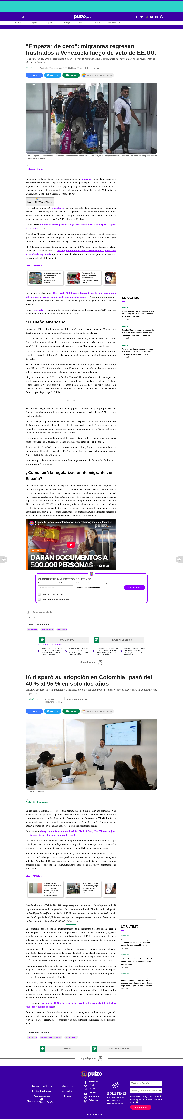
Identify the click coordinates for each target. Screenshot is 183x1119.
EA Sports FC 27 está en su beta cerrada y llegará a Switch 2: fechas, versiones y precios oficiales (90, 888)
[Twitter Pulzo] (141, 17)
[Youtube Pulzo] (151, 17)
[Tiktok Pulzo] (147, 18)
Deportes (50, 23)
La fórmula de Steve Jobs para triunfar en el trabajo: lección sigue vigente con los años (137, 961)
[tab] (64, 640)
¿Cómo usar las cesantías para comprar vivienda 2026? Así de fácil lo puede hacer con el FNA (78, 651)
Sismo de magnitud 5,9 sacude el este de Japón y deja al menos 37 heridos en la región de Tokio (138, 313)
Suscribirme (141, 1107)
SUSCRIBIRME (134, 588)
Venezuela (37, 309)
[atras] (108, 278)
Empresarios (71, 1037)
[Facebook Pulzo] (136, 17)
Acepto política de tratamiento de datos (56, 599)
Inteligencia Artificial (50, 1037)
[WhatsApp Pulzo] (161, 17)
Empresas (32, 1037)
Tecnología (65, 23)
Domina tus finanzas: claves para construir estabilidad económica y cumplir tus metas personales (52, 651)
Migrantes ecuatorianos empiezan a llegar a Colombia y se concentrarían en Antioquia (52, 277)
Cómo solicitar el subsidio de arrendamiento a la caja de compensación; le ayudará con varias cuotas (107, 651)
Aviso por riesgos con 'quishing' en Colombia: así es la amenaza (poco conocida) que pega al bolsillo (136, 942)
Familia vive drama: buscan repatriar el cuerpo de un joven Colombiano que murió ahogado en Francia (137, 351)
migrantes (87, 179)
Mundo (81, 23)
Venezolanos (47, 630)
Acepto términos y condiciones (53, 594)
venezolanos (57, 208)
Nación (18, 23)
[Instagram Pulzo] (156, 17)
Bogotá (34, 23)
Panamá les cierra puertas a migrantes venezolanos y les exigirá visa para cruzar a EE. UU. (90, 277)
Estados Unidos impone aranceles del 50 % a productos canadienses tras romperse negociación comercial (138, 332)
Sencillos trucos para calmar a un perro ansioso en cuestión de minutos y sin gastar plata (134, 651)
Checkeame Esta (113, 23)
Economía (97, 23)
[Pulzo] (82, 17)
